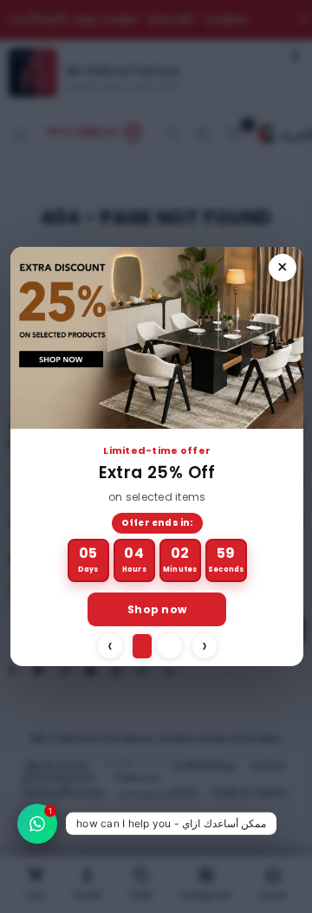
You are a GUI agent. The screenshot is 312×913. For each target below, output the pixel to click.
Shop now (156, 609)
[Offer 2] (170, 646)
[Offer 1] (142, 646)
